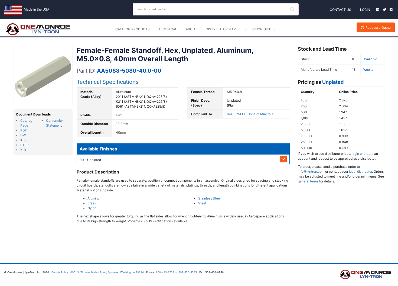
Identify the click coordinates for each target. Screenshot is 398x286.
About (191, 29)
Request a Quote (378, 27)
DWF (24, 135)
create (368, 154)
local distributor (360, 171)
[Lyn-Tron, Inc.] (38, 29)
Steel (202, 203)
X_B (23, 150)
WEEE (241, 114)
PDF (23, 130)
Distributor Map (221, 29)
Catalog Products (132, 29)
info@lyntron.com (311, 171)
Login (365, 10)
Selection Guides (260, 29)
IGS (23, 140)
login (355, 154)
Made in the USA (36, 9)
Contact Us (340, 10)
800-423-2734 (165, 272)
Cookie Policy (59, 272)
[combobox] (216, 9)
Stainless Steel (209, 198)
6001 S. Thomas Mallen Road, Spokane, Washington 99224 (107, 272)
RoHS (231, 114)
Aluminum (94, 198)
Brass (91, 203)
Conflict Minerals (260, 114)
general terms (308, 181)
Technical (167, 29)
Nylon (91, 208)
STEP (24, 145)
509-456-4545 (187, 272)
